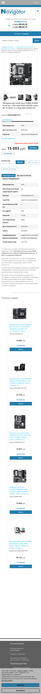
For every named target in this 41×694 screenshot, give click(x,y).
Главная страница (7, 47)
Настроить (20, 690)
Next (36, 97)
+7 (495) (19, 27)
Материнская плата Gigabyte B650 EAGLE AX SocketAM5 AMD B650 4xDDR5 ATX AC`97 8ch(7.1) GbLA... (20, 327)
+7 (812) (19, 24)
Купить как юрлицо (9, 169)
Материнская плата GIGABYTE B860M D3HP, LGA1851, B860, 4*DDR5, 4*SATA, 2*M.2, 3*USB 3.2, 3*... (19, 490)
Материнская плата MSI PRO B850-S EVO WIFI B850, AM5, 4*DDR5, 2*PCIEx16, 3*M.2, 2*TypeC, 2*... (20, 382)
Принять (20, 685)
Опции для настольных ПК (24, 47)
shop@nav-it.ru (20, 21)
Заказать (33, 148)
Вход (37, 2)
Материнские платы (8, 49)
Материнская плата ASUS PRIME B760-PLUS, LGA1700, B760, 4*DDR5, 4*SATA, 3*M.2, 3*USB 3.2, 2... (20, 436)
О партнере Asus (7, 120)
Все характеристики (8, 138)
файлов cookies (7, 680)
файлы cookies (22, 671)
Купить (20, 162)
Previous (5, 97)
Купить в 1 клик (32, 162)
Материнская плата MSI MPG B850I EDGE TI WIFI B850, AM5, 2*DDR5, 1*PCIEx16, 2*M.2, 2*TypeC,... (21, 544)
